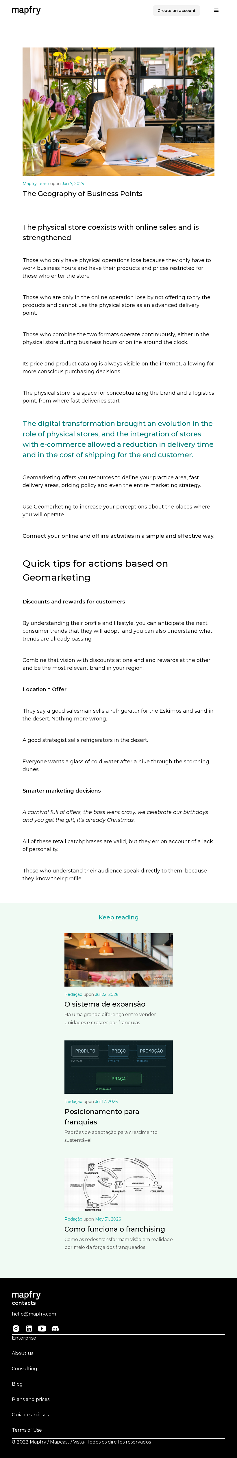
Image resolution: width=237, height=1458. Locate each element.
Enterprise (24, 1338)
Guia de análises (30, 1414)
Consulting (24, 1368)
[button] (216, 10)
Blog (17, 1384)
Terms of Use (27, 1430)
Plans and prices (30, 1399)
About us (22, 1353)
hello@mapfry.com (34, 1314)
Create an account (176, 10)
